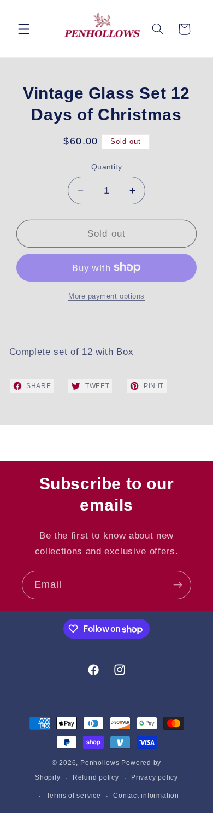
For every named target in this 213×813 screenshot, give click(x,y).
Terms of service (73, 795)
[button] (24, 29)
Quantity (106, 166)
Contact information (146, 795)
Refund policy (96, 777)
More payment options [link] (106, 296)
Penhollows (100, 763)
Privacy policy (154, 777)
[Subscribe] (177, 585)
